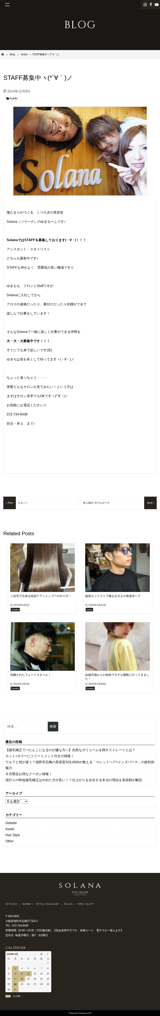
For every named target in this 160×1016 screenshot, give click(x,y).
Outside (11, 823)
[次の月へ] (48, 954)
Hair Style (12, 835)
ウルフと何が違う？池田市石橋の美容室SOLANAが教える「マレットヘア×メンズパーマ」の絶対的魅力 (79, 765)
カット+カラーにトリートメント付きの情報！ (39, 756)
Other (9, 841)
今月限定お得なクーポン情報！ (28, 774)
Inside (9, 829)
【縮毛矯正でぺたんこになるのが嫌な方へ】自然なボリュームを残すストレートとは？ (70, 750)
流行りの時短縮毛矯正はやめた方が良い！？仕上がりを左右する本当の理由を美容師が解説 (73, 780)
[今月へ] (41, 954)
